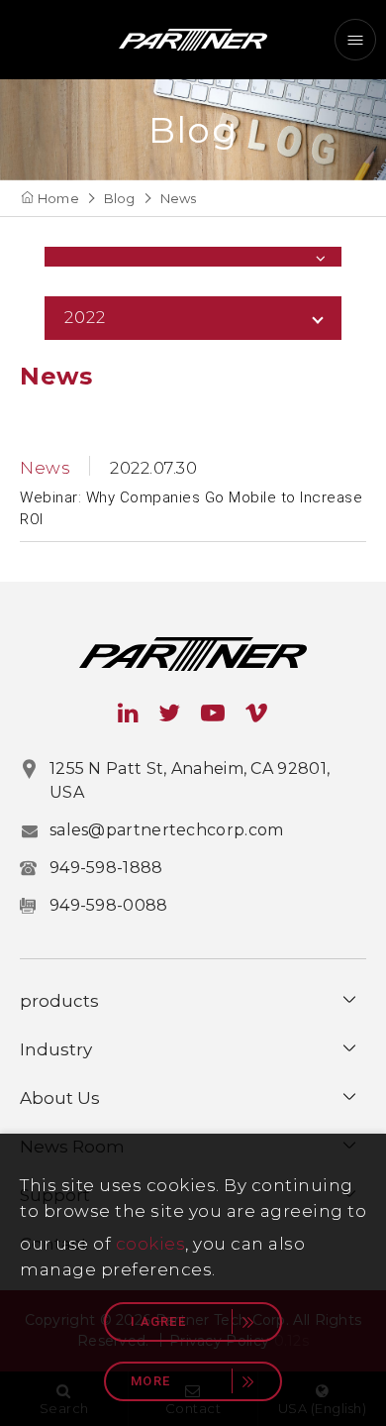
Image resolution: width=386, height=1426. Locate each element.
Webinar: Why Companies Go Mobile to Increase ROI (191, 509)
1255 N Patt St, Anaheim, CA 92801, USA (189, 780)
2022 (85, 317)
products (59, 1001)
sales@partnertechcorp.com (166, 830)
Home (58, 198)
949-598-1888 (106, 867)
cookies (151, 1244)
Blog (120, 198)
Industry (56, 1049)
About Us (60, 1098)
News (178, 198)
